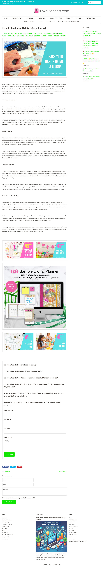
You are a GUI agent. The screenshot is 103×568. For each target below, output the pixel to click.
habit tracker (29, 35)
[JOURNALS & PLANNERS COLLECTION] (18, 258)
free (55, 33)
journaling (37, 35)
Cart (85, 2)
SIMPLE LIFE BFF (29, 21)
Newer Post (62, 471)
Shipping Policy (6, 537)
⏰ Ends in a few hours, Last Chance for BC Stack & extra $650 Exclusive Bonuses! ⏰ (90, 43)
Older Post (7, 471)
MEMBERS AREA (17, 18)
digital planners (38, 33)
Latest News (39, 514)
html (8, 442)
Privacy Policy (5, 522)
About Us (4, 517)
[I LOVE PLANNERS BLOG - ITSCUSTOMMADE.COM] (18, 349)
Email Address (9, 410)
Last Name (7, 428)
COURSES (79, 18)
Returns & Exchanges (7, 520)
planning (56, 35)
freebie (4, 35)
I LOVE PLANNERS (56, 564)
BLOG (40, 21)
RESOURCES (50, 21)
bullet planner (18, 33)
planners (50, 35)
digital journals (28, 33)
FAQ (3, 530)
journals (44, 35)
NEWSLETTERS (91, 18)
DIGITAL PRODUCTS (55, 18)
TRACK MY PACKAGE (7, 524)
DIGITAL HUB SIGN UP (7, 535)
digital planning (48, 33)
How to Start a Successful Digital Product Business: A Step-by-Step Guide (92, 33)
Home (6, 18)
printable (63, 35)
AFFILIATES (30, 18)
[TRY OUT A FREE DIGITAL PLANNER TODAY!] (35, 297)
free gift (60, 33)
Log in (69, 2)
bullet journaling (8, 33)
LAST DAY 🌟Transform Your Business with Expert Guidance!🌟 (91, 61)
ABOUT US (41, 18)
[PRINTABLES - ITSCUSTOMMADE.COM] (51, 258)
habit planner (20, 35)
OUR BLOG (4, 528)
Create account (76, 2)
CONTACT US (5, 532)
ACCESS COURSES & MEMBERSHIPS (69, 21)
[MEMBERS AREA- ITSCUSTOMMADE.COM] (51, 349)
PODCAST (69, 18)
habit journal (11, 35)
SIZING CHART (5, 526)
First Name (7, 419)
